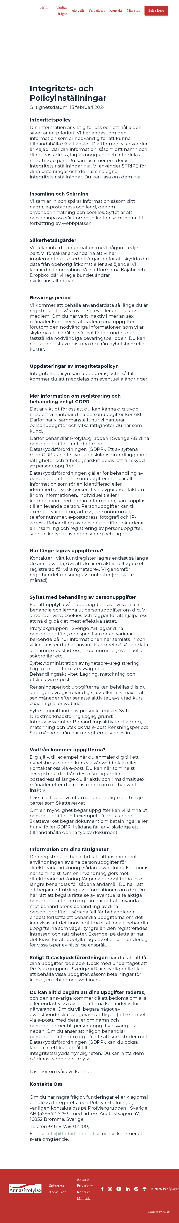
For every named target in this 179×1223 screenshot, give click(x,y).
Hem (44, 7)
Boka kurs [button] (156, 10)
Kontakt (115, 10)
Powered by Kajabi (159, 1212)
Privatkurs (97, 10)
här (87, 166)
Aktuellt (78, 10)
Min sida (133, 10)
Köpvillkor (57, 1192)
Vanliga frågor (61, 10)
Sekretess (56, 1185)
